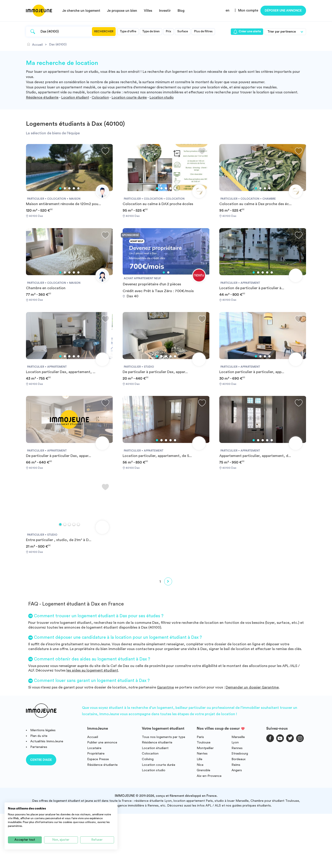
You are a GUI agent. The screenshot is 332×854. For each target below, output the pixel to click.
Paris (200, 737)
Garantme (165, 687)
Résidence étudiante (42, 97)
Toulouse (203, 742)
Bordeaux (238, 759)
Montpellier (205, 748)
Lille (199, 759)
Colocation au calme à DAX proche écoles (158, 204)
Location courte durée (129, 97)
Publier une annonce (102, 742)
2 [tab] (65, 188)
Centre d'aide (41, 759)
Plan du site (38, 736)
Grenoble (203, 770)
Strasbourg (239, 753)
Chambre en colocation (45, 288)
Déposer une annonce (283, 10)
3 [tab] (69, 188)
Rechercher (103, 31)
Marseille (238, 737)
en (227, 10)
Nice (200, 764)
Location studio (162, 97)
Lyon (235, 742)
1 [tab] (60, 188)
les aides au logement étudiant (92, 670)
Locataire (94, 748)
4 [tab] (74, 188)
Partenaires (38, 747)
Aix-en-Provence (209, 776)
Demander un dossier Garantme (252, 687)
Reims (235, 764)
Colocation (100, 97)
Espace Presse (98, 759)
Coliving (148, 759)
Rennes (237, 748)
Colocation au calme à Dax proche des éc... (255, 204)
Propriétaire (96, 753)
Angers (236, 770)
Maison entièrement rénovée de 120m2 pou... (63, 204)
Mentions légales (43, 730)
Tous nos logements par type (163, 737)
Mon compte (248, 10)
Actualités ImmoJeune (46, 741)
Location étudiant (75, 97)
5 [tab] (78, 188)
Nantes (202, 753)
